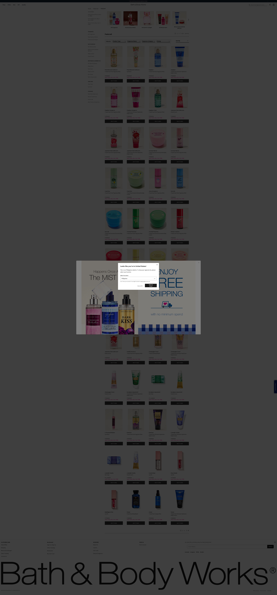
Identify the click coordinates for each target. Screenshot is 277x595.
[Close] (157, 264)
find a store (143, 281)
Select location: (124, 275)
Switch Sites (151, 285)
